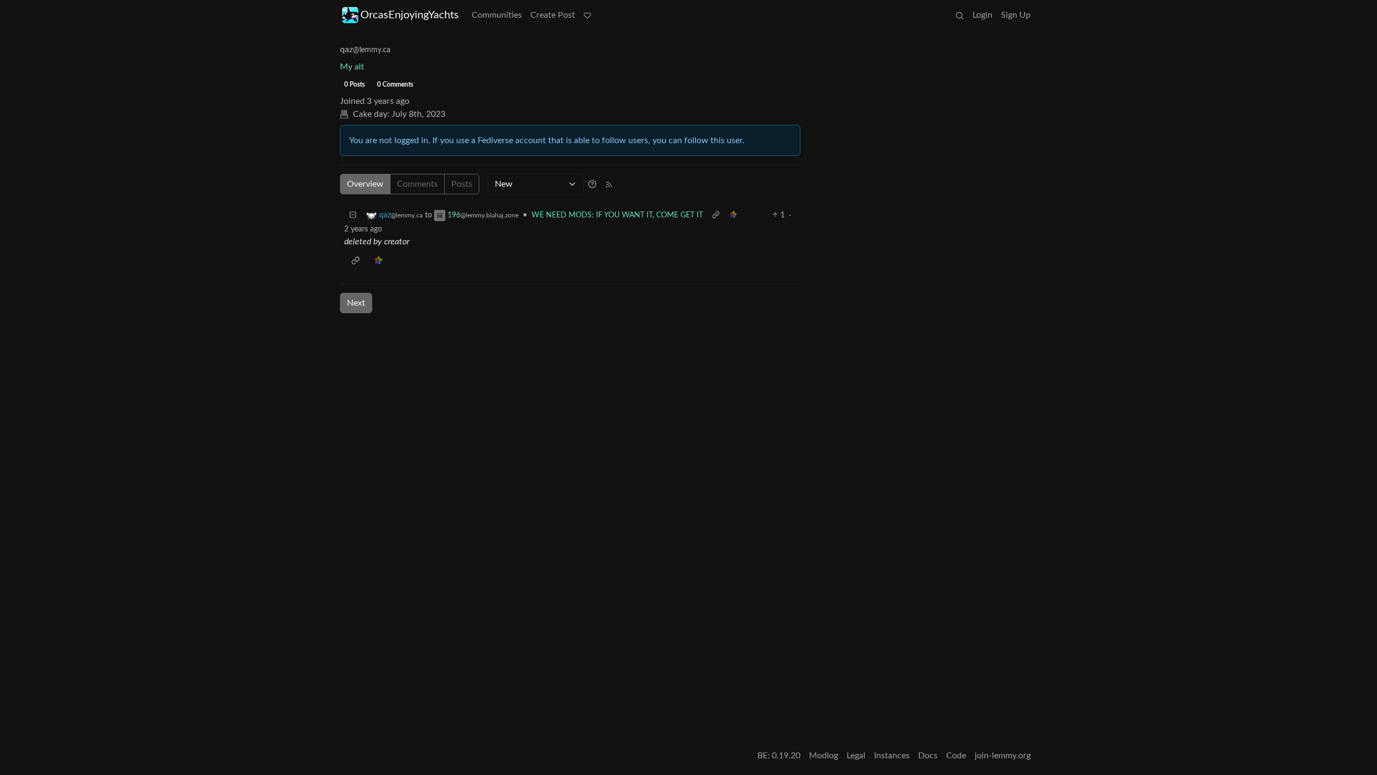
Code (956, 755)
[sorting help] (592, 184)
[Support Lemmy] (587, 15)
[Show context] (716, 215)
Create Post (552, 15)
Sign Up (1016, 15)
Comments (417, 184)
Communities (497, 15)
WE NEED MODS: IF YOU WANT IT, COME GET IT (617, 215)
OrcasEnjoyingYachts (409, 15)
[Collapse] (352, 215)
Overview (365, 184)
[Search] (959, 15)
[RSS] (609, 184)
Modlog (823, 755)
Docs (928, 755)
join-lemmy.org (1003, 755)
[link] (733, 215)
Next (356, 303)
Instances (892, 755)
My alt (352, 66)
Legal (856, 755)
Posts (461, 184)
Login (982, 15)
